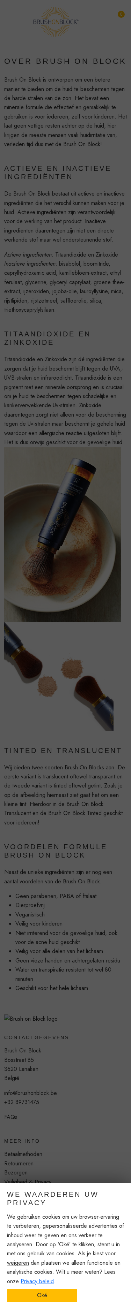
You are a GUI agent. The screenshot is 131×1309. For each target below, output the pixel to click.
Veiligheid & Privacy (27, 1182)
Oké (42, 1295)
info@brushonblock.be (30, 1093)
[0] (116, 17)
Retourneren (19, 1163)
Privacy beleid (37, 1281)
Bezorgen (16, 1173)
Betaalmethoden (23, 1154)
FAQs (10, 1117)
